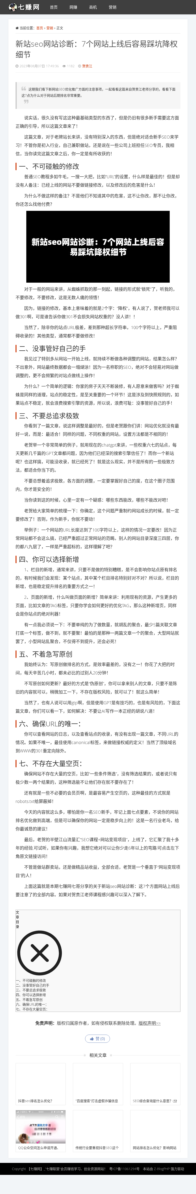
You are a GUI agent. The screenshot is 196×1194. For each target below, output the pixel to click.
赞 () (99, 1038)
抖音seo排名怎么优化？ (36, 1101)
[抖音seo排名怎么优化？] (40, 1080)
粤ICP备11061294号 (124, 1168)
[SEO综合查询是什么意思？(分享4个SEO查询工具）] (155, 1080)
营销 (112, 7)
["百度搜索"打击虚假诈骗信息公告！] (98, 1080)
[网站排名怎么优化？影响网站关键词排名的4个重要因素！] (155, 1127)
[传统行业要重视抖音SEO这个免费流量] (98, 1127)
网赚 (73, 7)
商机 (93, 7)
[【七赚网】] (26, 6)
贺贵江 (87, 66)
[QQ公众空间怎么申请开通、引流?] (40, 1127)
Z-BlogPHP (162, 1168)
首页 (54, 7)
